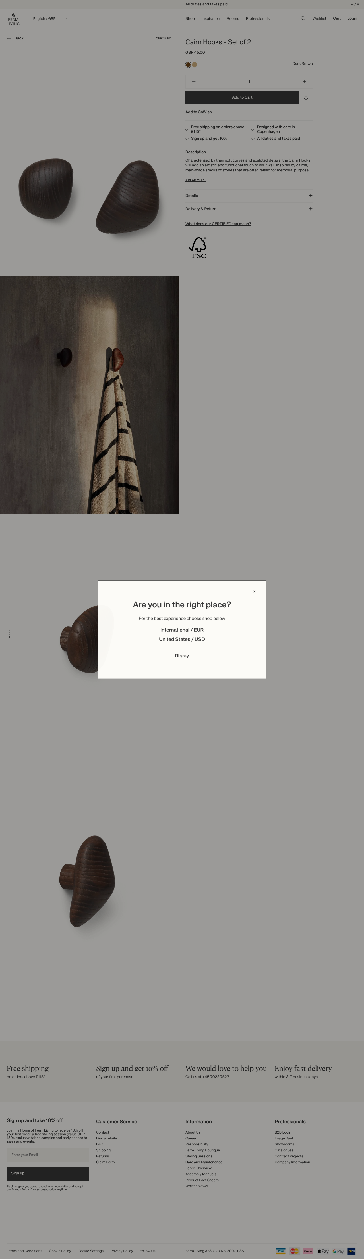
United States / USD (182, 639)
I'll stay (182, 656)
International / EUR (182, 630)
